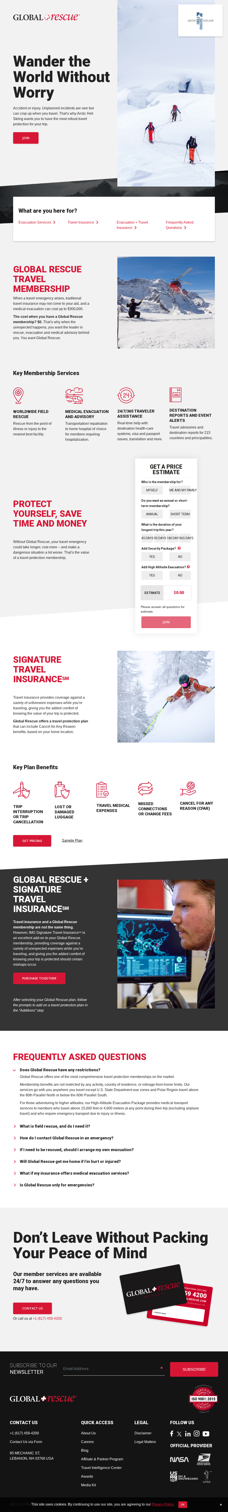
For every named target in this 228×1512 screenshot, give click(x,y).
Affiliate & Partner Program (102, 1459)
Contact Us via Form (26, 1442)
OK (183, 1504)
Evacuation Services (34, 222)
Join (25, 138)
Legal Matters (145, 1442)
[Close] (221, 1504)
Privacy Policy (163, 1504)
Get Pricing (32, 841)
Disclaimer (142, 1433)
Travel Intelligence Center (101, 1468)
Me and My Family (180, 490)
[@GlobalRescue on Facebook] (172, 1434)
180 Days (172, 538)
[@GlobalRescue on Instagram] (198, 1434)
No (180, 556)
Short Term (180, 514)
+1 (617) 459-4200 (47, 1318)
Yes (152, 556)
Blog (84, 1450)
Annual (152, 514)
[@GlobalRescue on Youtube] (207, 1434)
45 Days (147, 538)
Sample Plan (72, 840)
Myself (152, 490)
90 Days (159, 538)
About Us (88, 1433)
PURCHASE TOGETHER (39, 978)
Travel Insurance (81, 222)
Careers (87, 1442)
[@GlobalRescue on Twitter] (180, 1434)
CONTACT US (32, 1308)
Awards (87, 1476)
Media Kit (88, 1485)
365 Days (185, 538)
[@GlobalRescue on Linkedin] (189, 1434)
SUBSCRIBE (194, 1369)
